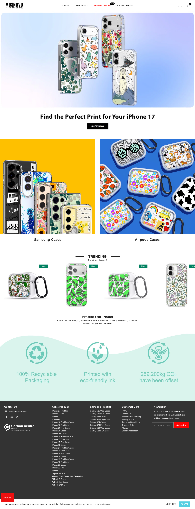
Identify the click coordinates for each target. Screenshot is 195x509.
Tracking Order (128, 425)
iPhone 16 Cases (59, 431)
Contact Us (126, 414)
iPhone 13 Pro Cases (61, 462)
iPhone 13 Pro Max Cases (63, 459)
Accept (184, 504)
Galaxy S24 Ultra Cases (100, 428)
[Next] (188, 72)
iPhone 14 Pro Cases (61, 451)
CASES (66, 6)
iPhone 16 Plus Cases (61, 428)
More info (171, 504)
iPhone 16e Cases (59, 434)
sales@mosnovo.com (18, 411)
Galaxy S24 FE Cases (99, 431)
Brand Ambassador (130, 431)
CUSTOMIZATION (103, 5)
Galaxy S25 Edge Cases (100, 419)
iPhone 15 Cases (59, 445)
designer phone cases (170, 418)
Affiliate (125, 428)
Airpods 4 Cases (59, 473)
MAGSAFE (81, 6)
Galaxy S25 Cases (98, 417)
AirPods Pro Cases (60, 482)
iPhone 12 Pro (58, 468)
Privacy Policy (128, 419)
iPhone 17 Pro (58, 414)
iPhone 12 (56, 471)
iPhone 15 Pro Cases (61, 439)
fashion (157, 418)
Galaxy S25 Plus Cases (100, 414)
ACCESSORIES (123, 6)
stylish (182, 415)
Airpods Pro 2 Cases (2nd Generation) (67, 476)
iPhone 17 (56, 417)
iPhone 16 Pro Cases (61, 425)
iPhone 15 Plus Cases (61, 442)
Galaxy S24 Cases (98, 422)
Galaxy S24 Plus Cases (100, 425)
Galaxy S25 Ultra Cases (100, 411)
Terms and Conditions (131, 422)
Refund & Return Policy (131, 417)
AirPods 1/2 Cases (60, 485)
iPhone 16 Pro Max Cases (63, 422)
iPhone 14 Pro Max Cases (63, 448)
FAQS (124, 411)
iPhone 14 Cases (59, 456)
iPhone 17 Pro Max (60, 411)
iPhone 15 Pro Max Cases (63, 436)
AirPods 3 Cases (59, 479)
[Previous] (7, 72)
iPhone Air (56, 419)
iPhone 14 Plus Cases (61, 454)
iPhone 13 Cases (59, 465)
